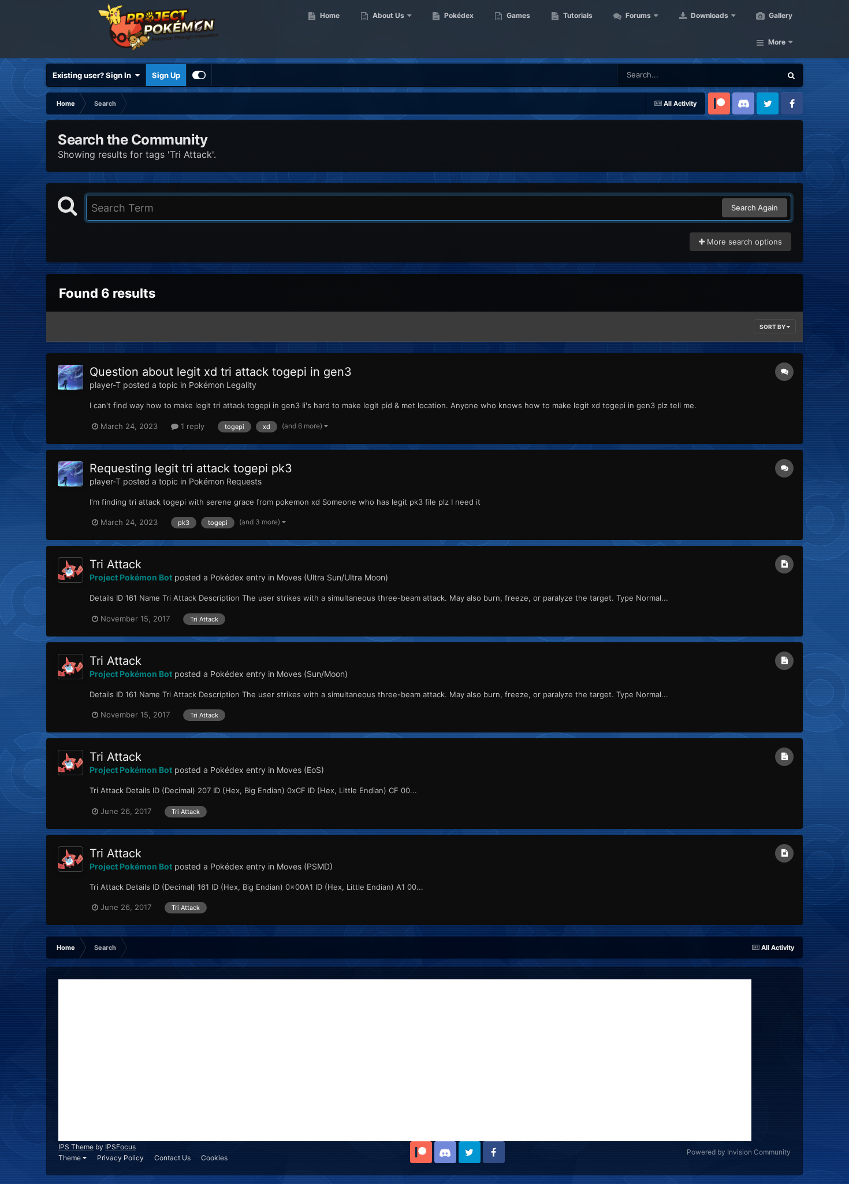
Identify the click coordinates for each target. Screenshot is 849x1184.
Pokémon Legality (222, 385)
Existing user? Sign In (94, 75)
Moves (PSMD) (305, 866)
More (776, 42)
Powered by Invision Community (739, 1152)
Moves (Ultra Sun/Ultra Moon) (332, 577)
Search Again (754, 207)
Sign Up (166, 75)
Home (329, 15)
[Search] (791, 75)
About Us (387, 15)
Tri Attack (116, 564)
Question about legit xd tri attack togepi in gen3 (221, 372)
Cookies (214, 1157)
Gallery (779, 15)
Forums (637, 15)
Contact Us (172, 1157)
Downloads (708, 15)
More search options (743, 241)
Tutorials (577, 15)
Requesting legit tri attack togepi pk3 (191, 468)
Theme (70, 1157)
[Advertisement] (404, 1060)
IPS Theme (76, 1146)
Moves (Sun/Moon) (312, 674)
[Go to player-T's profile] (70, 377)
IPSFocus (120, 1146)
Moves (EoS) (300, 770)
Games (517, 15)
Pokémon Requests (225, 481)
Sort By (773, 326)
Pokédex (458, 15)
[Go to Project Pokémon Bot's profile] (70, 570)
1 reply (191, 426)
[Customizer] (199, 75)
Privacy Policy (120, 1157)
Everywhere (745, 75)
